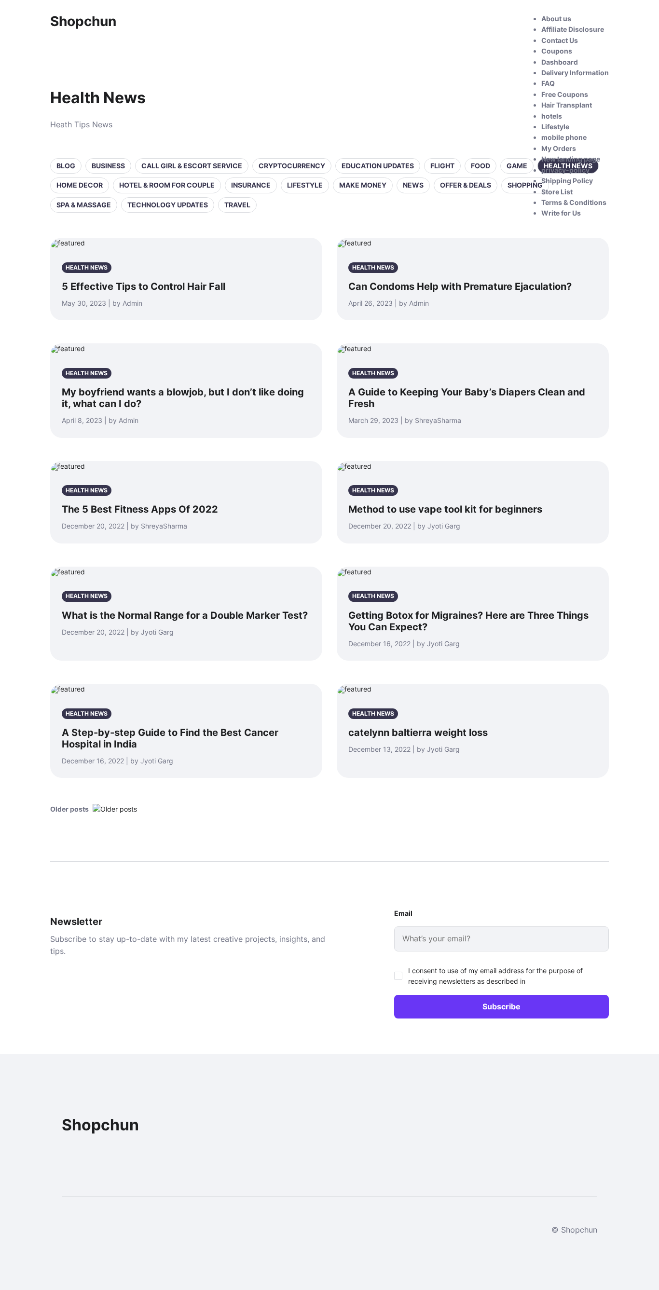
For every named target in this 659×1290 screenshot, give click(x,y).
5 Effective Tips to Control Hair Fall (143, 286)
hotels (551, 116)
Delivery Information (575, 72)
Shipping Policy (567, 181)
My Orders (558, 148)
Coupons (556, 51)
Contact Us (559, 40)
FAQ (548, 83)
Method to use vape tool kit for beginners (445, 509)
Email (403, 913)
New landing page (570, 159)
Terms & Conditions (573, 202)
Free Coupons (564, 94)
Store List (557, 192)
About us (556, 18)
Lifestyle (555, 126)
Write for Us (561, 213)
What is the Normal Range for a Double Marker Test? (185, 615)
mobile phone (564, 137)
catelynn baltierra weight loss (418, 732)
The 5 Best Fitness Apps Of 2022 (140, 509)
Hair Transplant (566, 105)
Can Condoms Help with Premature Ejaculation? (460, 286)
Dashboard (559, 62)
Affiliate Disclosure (572, 29)
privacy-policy (565, 170)
